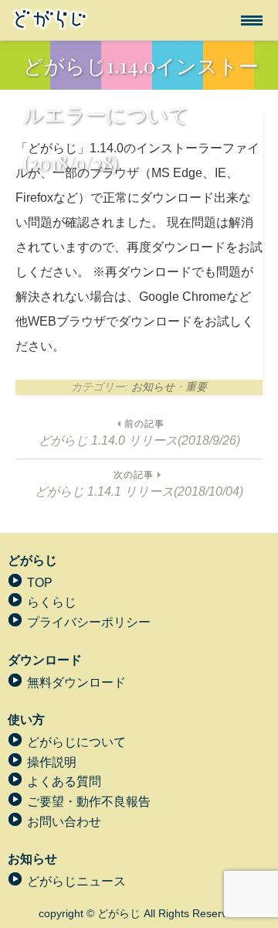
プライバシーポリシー (89, 622)
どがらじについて (76, 742)
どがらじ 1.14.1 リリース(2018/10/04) (139, 483)
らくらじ (51, 602)
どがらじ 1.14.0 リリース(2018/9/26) (139, 432)
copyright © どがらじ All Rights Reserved (139, 913)
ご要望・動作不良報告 (89, 801)
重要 (196, 386)
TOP (40, 582)
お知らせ (153, 386)
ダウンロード (45, 660)
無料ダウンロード (76, 682)
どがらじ (32, 560)
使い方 (26, 719)
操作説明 (51, 762)
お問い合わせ (64, 821)
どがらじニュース (76, 881)
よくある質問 (64, 781)
